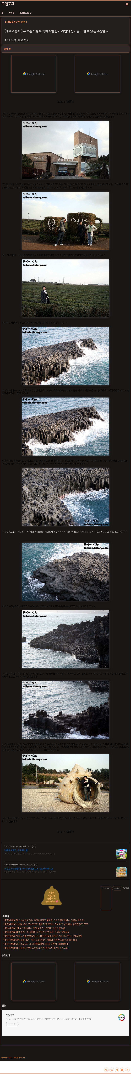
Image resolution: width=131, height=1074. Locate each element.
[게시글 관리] (108, 888)
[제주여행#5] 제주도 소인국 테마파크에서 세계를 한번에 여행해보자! (37, 944)
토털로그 (7, 4)
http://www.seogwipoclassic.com (18, 865)
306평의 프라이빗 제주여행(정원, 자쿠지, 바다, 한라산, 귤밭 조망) (30, 872)
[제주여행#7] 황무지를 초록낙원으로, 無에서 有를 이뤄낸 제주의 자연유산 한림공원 (43, 936)
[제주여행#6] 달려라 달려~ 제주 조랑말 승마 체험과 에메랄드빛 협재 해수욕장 (41, 940)
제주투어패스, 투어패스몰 (16, 850)
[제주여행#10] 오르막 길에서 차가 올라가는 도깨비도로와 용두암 (35, 928)
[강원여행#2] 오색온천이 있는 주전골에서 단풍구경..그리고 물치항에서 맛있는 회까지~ (45, 920)
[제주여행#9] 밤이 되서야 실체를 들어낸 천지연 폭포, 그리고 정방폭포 (37, 932)
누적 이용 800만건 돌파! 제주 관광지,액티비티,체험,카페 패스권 (29, 853)
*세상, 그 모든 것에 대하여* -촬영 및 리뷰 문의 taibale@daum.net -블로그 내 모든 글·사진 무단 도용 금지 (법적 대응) (49, 1019)
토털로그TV (25, 12)
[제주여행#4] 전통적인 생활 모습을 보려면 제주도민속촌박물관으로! (36, 948)
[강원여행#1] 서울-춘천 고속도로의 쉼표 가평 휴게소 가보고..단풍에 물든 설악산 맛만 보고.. (47, 924)
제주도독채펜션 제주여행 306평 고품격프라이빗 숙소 (28, 868)
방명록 (11, 12)
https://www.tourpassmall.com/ (17, 846)
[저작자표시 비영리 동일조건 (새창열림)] (125, 888)
